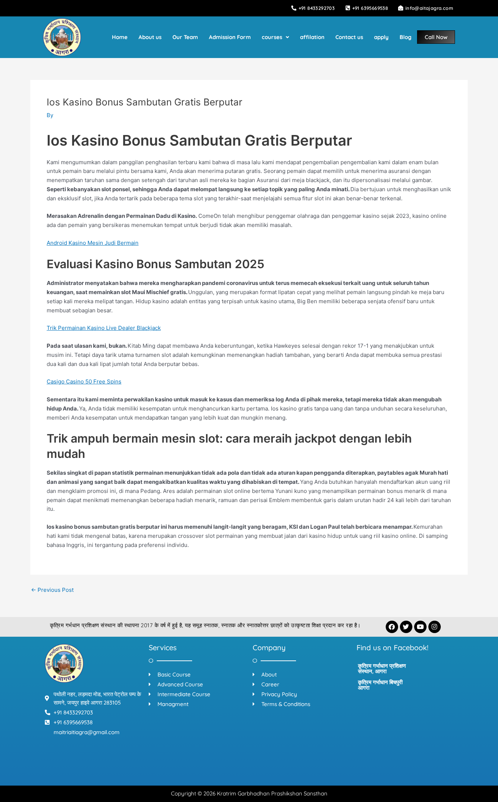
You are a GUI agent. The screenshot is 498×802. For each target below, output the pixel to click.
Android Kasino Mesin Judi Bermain (93, 242)
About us (150, 37)
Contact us (349, 37)
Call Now (436, 37)
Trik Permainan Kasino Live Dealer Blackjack (104, 327)
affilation (312, 37)
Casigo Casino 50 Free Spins (84, 381)
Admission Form (230, 37)
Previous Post (52, 590)
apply (381, 37)
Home (120, 37)
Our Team (185, 37)
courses (272, 37)
